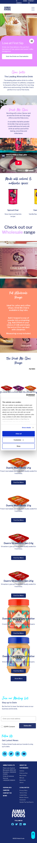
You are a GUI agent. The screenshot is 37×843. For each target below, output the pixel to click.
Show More (18, 678)
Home (3, 16)
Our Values (7, 787)
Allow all (19, 434)
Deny (18, 446)
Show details (26, 427)
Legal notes (24, 787)
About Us (23, 765)
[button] (33, 835)
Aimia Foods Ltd (9, 765)
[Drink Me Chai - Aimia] (7, 8)
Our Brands (24, 768)
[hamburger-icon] (33, 8)
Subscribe (27, 725)
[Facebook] (4, 754)
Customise (17, 440)
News (25, 1)
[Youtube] (24, 754)
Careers (6, 790)
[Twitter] (11, 754)
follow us (18, 820)
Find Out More (18, 482)
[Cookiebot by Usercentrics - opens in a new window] (26, 395)
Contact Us (7, 793)
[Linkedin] (17, 754)
